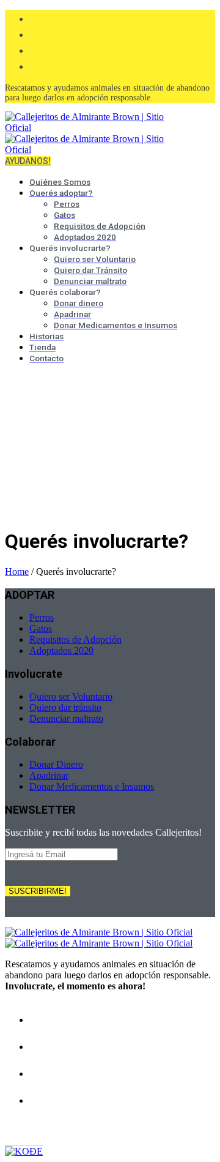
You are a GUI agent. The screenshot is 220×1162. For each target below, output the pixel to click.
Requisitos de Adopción (75, 639)
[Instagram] (35, 33)
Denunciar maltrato (66, 718)
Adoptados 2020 (61, 650)
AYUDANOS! (28, 161)
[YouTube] (35, 65)
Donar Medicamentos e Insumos (91, 786)
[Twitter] (35, 49)
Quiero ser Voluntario (70, 696)
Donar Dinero (56, 764)
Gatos (40, 628)
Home (17, 571)
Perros (41, 617)
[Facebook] (35, 17)
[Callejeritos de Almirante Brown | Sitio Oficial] (99, 937)
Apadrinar (48, 775)
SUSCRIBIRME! (38, 891)
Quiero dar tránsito (65, 707)
